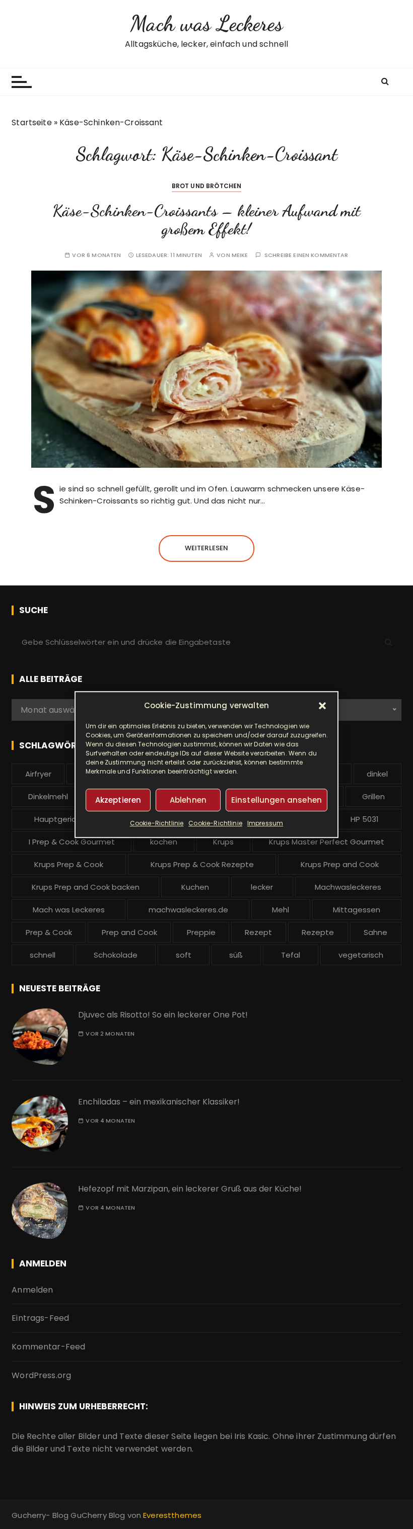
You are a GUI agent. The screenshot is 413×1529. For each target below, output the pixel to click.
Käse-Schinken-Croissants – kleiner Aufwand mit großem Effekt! (206, 219)
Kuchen (195, 887)
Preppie (201, 932)
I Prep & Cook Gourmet (72, 841)
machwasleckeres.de (188, 909)
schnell (42, 955)
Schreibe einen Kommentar (306, 255)
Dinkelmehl (48, 796)
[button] (322, 706)
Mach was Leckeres (206, 23)
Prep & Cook (49, 932)
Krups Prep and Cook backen (86, 887)
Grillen (373, 796)
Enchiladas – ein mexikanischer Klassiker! (159, 1102)
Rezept (258, 932)
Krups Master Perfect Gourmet (326, 841)
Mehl (280, 909)
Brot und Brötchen (207, 186)
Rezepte (318, 932)
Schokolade (115, 955)
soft (183, 955)
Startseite (32, 122)
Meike (240, 255)
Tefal (290, 955)
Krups (223, 841)
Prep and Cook (129, 932)
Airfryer (38, 774)
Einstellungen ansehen (276, 800)
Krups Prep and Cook (340, 864)
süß (236, 955)
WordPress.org (41, 1375)
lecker (262, 887)
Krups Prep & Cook (68, 864)
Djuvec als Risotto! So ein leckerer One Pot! (163, 1015)
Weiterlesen (207, 548)
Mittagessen (356, 909)
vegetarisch (360, 955)
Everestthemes (172, 1515)
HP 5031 (365, 819)
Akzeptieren (118, 800)
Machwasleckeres (348, 887)
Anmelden (32, 1290)
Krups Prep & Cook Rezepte (202, 864)
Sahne (375, 932)
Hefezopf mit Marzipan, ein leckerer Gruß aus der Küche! (190, 1189)
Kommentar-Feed (48, 1346)
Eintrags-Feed (40, 1318)
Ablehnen (188, 800)
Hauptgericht (59, 819)
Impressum (265, 823)
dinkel (377, 774)
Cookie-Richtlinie (157, 823)
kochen (163, 841)
